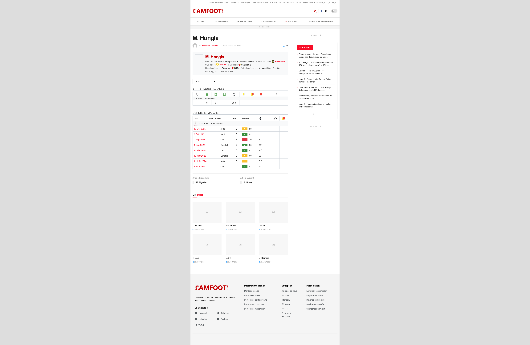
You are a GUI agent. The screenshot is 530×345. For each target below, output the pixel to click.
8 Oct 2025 (199, 134)
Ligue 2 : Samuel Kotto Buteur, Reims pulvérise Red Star (315, 80)
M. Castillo (231, 225)
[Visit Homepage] (209, 11)
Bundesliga (320, 2)
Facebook (202, 312)
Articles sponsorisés (315, 304)
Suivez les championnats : (219, 2)
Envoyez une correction (316, 290)
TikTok (201, 325)
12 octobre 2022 (229, 45)
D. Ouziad (197, 225)
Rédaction (286, 304)
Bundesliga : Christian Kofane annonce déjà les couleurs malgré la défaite (316, 63)
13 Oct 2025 (200, 128)
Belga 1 (334, 2)
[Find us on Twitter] (326, 11)
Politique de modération (254, 308)
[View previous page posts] (313, 114)
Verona (222, 64)
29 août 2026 (199, 229)
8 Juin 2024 (199, 166)
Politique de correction (254, 304)
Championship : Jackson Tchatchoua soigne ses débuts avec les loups (315, 55)
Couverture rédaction (286, 315)
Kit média (286, 299)
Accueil (201, 21)
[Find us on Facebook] (321, 11)
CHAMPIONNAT (269, 21)
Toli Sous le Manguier (320, 21)
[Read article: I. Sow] (273, 212)
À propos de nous (289, 290)
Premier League (302, 2)
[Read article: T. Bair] (207, 244)
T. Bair (196, 257)
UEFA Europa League (260, 2)
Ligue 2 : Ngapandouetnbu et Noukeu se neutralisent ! (315, 105)
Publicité (285, 295)
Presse (285, 308)
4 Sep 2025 (199, 145)
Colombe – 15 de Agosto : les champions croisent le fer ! (311, 72)
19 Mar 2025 (200, 155)
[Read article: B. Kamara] (273, 244)
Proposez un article (314, 295)
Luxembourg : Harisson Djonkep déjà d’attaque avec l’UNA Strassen (315, 88)
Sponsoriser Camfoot (315, 308)
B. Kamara (264, 257)
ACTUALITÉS (221, 21)
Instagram (202, 319)
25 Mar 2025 (200, 150)
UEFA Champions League (240, 2)
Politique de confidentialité (255, 299)
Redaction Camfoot (210, 45)
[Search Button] (315, 11)
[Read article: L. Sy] (240, 244)
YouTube (224, 319)
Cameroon (280, 61)
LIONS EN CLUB (244, 21)
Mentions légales (251, 290)
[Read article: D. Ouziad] (207, 212)
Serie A (312, 2)
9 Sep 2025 (199, 139)
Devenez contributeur (315, 299)
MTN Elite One (275, 2)
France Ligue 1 (288, 2)
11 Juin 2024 (200, 161)
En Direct (293, 21)
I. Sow (262, 225)
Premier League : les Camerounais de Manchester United (315, 97)
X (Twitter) (225, 312)
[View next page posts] (318, 114)
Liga (328, 2)
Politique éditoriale (252, 295)
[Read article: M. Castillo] (240, 212)
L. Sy (228, 257)
